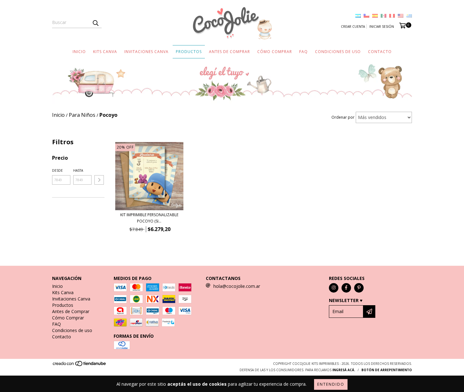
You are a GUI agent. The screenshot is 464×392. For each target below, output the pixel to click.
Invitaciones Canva (146, 51)
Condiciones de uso (338, 51)
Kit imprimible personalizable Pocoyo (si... (149, 218)
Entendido (330, 384)
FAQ (303, 51)
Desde (57, 170)
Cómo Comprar (274, 51)
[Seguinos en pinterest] (359, 288)
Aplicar (99, 180)
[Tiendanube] (79, 365)
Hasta (78, 170)
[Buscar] (95, 22)
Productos (189, 51)
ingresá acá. (343, 370)
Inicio (79, 51)
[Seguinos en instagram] (333, 288)
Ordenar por (342, 117)
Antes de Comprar (229, 51)
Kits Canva (105, 51)
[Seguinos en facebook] (346, 288)
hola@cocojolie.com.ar (236, 286)
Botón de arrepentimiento (386, 370)
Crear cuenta (353, 26)
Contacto (380, 51)
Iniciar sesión (381, 26)
